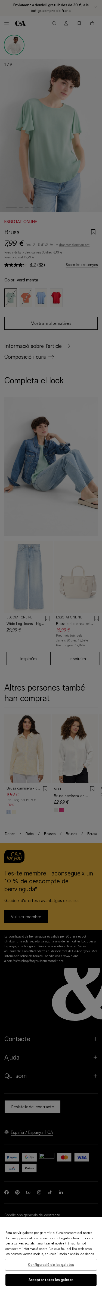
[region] (51, 1253)
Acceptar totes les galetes (51, 1280)
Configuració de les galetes (51, 1264)
